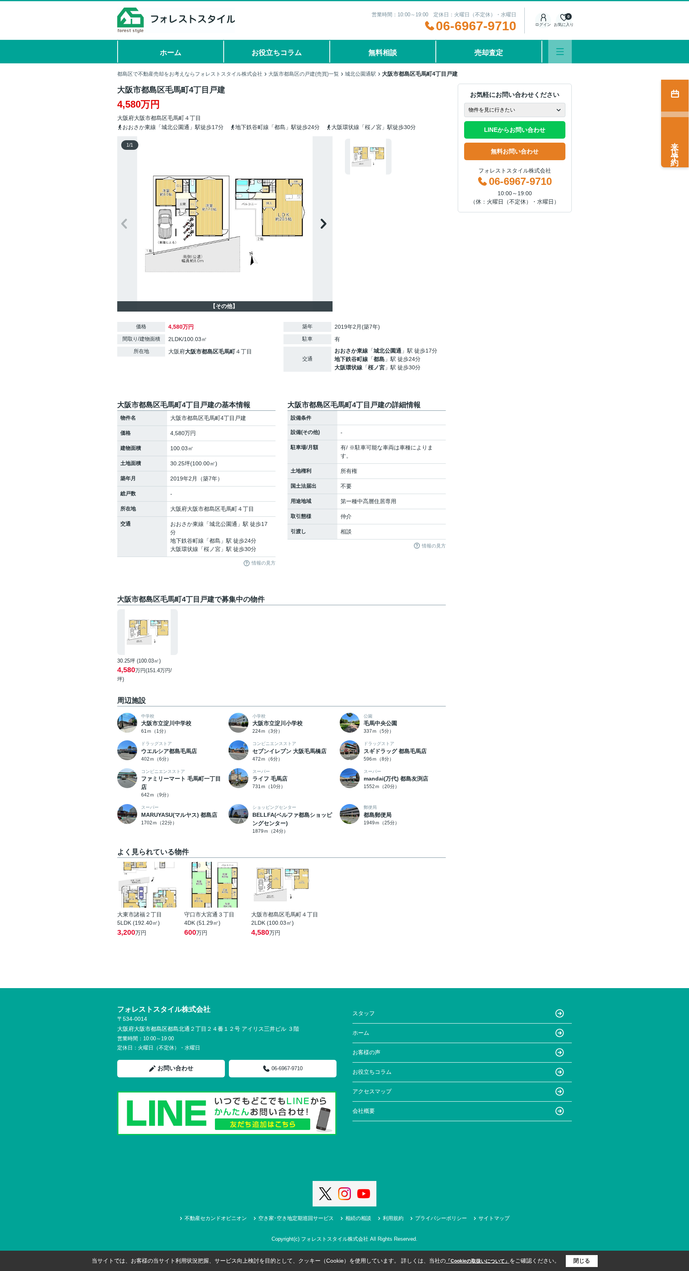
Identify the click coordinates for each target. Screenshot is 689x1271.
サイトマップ (494, 1218)
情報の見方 (264, 563)
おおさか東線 (351, 350)
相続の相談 (358, 1218)
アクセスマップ (372, 1091)
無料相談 (382, 53)
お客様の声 (366, 1052)
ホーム (170, 53)
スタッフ (363, 1013)
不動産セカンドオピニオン (216, 1218)
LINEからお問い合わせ (514, 129)
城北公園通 (388, 350)
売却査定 (488, 53)
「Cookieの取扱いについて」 (478, 1261)
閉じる (581, 1260)
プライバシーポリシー (441, 1218)
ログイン (543, 24)
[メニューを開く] (560, 51)
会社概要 (363, 1111)
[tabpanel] (394, 156)
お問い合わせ (175, 1068)
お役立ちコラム (277, 53)
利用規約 (393, 1218)
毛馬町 (175, 118)
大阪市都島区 (150, 118)
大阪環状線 (348, 367)
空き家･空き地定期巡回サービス (296, 1218)
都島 (379, 359)
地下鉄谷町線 (351, 359)
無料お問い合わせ (515, 151)
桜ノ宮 (376, 367)
